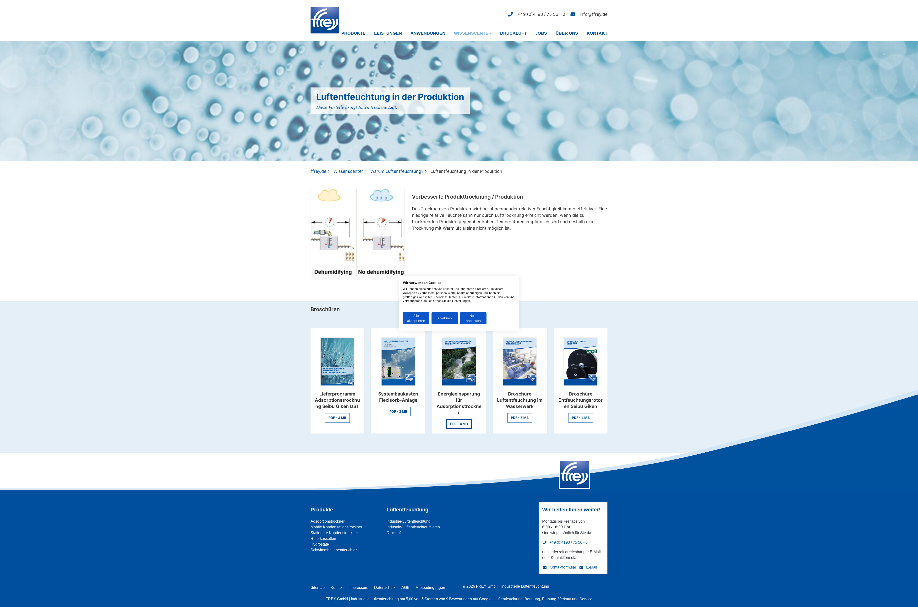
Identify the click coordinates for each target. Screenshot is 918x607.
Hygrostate (320, 544)
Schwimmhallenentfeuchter (334, 550)
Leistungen (388, 33)
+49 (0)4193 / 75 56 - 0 (568, 542)
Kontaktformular (562, 567)
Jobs (541, 33)
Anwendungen (427, 33)
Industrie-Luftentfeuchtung (409, 521)
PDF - (337, 418)
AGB (405, 587)
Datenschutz (384, 587)
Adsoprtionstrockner (327, 521)
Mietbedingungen (430, 587)
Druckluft (513, 33)
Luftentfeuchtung (407, 510)
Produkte (353, 33)
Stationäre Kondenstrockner (334, 533)
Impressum (359, 587)
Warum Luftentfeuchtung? (396, 171)
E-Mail (591, 567)
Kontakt (597, 33)
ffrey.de (318, 171)
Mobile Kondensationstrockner (336, 527)
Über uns (567, 33)
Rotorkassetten (323, 539)
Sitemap (318, 587)
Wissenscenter (473, 33)
